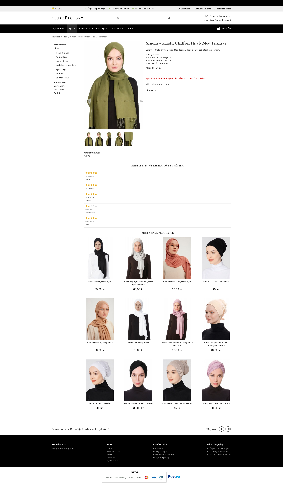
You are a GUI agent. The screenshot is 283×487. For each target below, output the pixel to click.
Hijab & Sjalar (62, 53)
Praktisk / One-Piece (66, 65)
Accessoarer (85, 28)
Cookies (111, 457)
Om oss (111, 448)
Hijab (70, 28)
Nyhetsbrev (112, 460)
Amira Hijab (61, 57)
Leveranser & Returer (163, 454)
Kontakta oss (113, 451)
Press (109, 454)
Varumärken (115, 28)
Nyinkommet (59, 28)
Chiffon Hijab (62, 78)
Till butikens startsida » (157, 84)
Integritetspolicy (161, 457)
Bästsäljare (101, 28)
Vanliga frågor (160, 451)
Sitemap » (151, 90)
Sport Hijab (61, 69)
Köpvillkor (158, 448)
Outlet (130, 28)
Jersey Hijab (62, 61)
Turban (59, 73)
